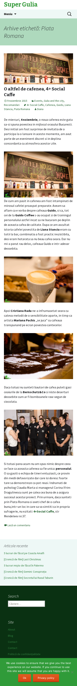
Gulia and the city (54, 101)
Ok (24, 677)
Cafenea (50, 105)
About (11, 629)
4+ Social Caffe (35, 105)
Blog (10, 635)
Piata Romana (22, 109)
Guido (59, 105)
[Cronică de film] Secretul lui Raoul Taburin (28, 578)
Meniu (8, 14)
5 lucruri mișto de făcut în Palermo (24, 565)
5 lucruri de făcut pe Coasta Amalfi (24, 553)
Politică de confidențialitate (24, 654)
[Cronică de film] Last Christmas (22, 559)
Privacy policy (46, 677)
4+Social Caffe (43, 511)
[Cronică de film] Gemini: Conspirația (25, 571)
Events (38, 101)
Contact (12, 642)
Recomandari (12, 105)
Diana (40, 109)
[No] (72, 672)
